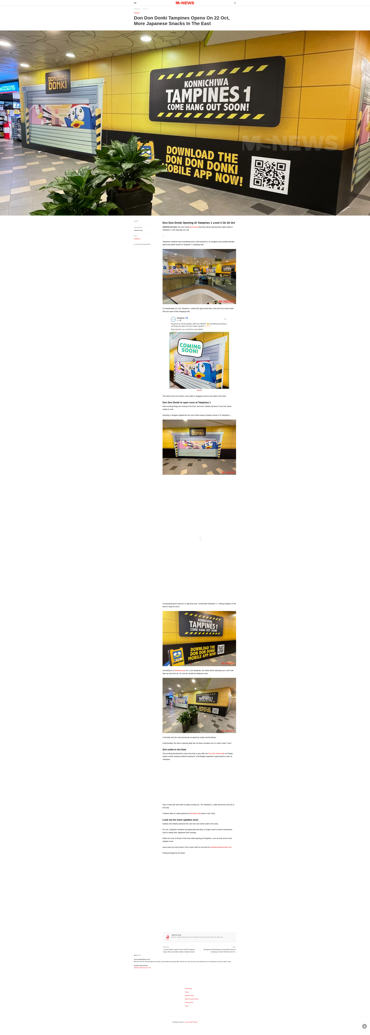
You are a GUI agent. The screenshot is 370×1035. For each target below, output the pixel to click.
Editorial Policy (189, 995)
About (187, 992)
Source (199, 390)
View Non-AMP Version (191, 1022)
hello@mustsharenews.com (142, 967)
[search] (235, 3)
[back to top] (364, 1026)
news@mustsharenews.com (221, 847)
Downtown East (195, 813)
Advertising (188, 988)
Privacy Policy (189, 1002)
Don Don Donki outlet (216, 753)
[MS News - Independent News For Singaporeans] (185, 2)
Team (186, 1006)
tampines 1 (137, 239)
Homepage (137, 8)
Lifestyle (146, 8)
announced (194, 227)
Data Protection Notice (192, 999)
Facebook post (179, 670)
